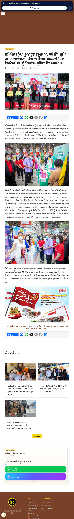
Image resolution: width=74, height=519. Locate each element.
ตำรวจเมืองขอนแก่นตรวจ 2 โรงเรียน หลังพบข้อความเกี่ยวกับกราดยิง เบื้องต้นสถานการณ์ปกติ (18, 425)
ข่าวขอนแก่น (9, 49)
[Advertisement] (37, 29)
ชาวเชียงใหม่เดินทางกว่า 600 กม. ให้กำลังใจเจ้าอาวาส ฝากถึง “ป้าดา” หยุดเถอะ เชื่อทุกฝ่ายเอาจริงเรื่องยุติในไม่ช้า (19, 390)
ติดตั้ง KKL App (34, 8)
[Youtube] (11, 511)
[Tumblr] (8, 511)
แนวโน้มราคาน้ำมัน (36, 326)
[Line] (20, 511)
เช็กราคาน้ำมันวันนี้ (12, 326)
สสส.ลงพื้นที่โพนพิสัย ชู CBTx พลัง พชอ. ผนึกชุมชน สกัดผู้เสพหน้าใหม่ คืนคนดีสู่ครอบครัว (53, 389)
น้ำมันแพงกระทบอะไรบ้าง (52, 326)
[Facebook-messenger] (12, 513)
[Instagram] (14, 511)
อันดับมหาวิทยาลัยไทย (41, 328)
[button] (37, 436)
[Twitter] (17, 511)
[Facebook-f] (5, 511)
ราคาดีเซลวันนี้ (24, 326)
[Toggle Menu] (3, 13)
